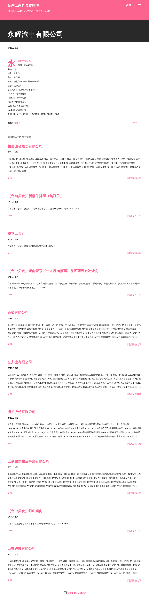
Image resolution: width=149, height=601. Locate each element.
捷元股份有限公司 (22, 411)
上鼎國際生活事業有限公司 (28, 461)
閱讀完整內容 (134, 178)
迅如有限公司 (18, 312)
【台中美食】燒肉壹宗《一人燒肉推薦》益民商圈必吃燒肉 (53, 270)
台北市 (17, 122)
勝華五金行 (16, 233)
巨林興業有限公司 (22, 548)
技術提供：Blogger (76, 592)
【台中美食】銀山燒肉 (25, 510)
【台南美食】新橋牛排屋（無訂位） (35, 195)
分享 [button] (135, 122)
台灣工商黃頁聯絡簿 (23, 5)
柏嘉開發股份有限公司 (25, 146)
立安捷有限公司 (20, 361)
